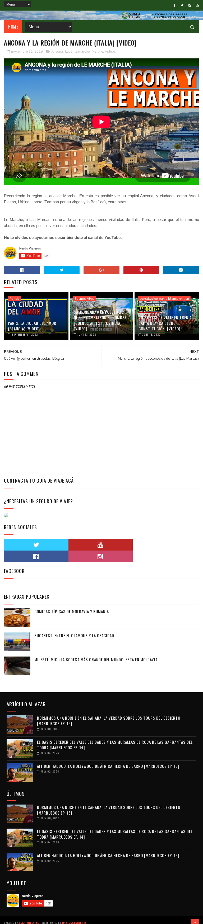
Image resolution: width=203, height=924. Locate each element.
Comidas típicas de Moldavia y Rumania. (72, 611)
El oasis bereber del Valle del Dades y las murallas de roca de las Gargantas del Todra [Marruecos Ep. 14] (115, 744)
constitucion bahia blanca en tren (164, 299)
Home (13, 27)
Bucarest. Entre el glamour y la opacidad (74, 635)
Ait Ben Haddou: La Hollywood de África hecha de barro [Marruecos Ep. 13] (108, 766)
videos (110, 51)
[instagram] (190, 5)
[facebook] (174, 5)
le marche (82, 51)
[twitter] (182, 5)
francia (15, 299)
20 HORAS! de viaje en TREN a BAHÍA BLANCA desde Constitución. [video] (165, 323)
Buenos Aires (84, 299)
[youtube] (197, 5)
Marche (97, 51)
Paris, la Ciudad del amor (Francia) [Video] (32, 325)
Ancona (57, 51)
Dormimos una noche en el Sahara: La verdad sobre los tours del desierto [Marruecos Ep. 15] (108, 720)
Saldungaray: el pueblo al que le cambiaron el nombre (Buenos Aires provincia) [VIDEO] (100, 320)
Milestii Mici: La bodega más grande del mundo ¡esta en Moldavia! (96, 659)
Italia (68, 51)
